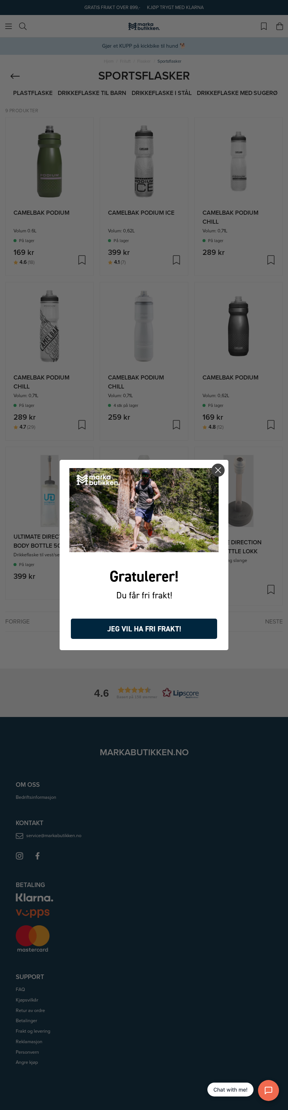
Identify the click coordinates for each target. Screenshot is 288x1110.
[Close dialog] (218, 470)
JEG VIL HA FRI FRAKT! (144, 629)
